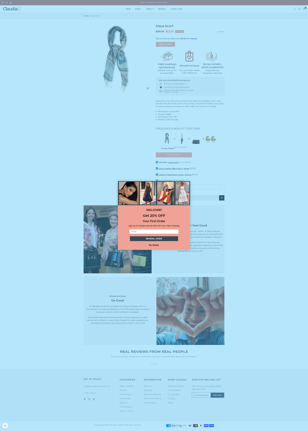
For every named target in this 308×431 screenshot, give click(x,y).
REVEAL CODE (154, 238)
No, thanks (154, 245)
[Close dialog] (188, 183)
